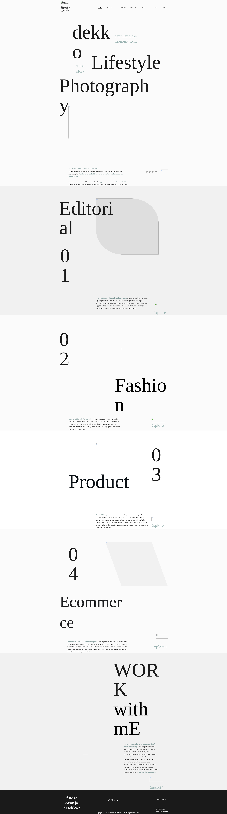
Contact (163, 7)
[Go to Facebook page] (147, 172)
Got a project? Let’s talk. (147, 772)
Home (100, 7)
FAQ (155, 7)
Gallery (144, 7)
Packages (123, 7)
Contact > (156, 787)
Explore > (161, 312)
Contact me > (161, 799)
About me (133, 7)
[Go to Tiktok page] (153, 172)
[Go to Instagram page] (150, 172)
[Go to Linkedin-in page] (156, 172)
